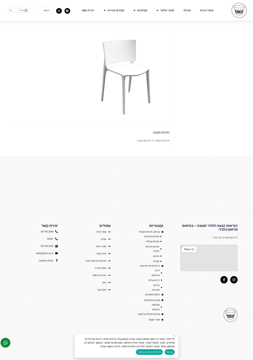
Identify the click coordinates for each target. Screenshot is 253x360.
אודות (187, 10)
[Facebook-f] (224, 279)
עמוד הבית (206, 10)
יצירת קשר (87, 10)
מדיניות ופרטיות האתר (149, 352)
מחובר (158, 140)
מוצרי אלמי (167, 10)
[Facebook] (67, 11)
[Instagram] (59, 11)
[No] (174, 335)
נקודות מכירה (115, 10)
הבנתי (170, 352)
